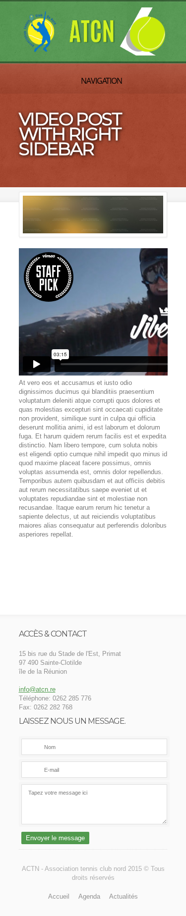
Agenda (89, 896)
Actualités (123, 896)
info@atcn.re (37, 689)
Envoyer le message (55, 838)
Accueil (58, 896)
